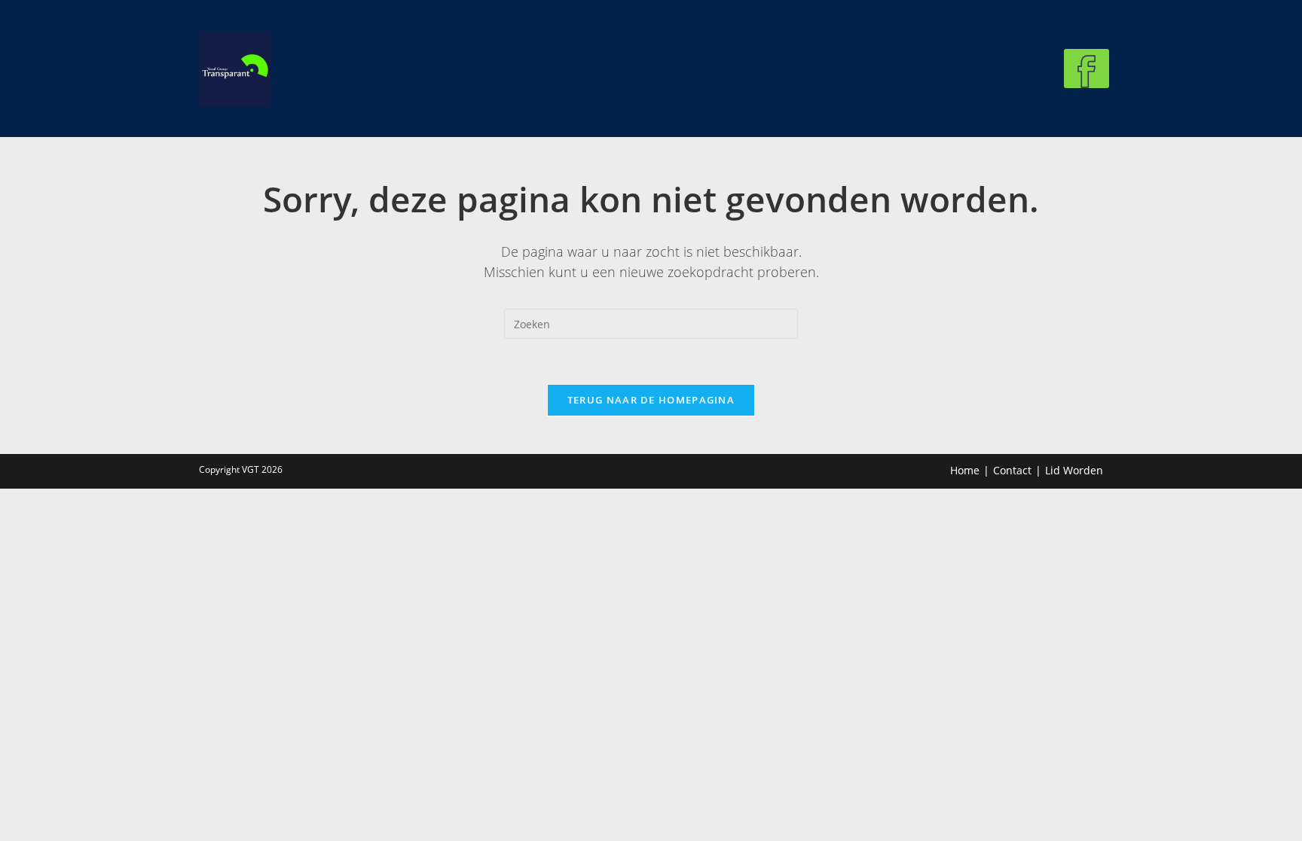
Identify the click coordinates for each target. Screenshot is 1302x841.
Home (965, 470)
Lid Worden (1074, 470)
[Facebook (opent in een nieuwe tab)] (1086, 68)
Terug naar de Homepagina (651, 400)
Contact (1012, 470)
